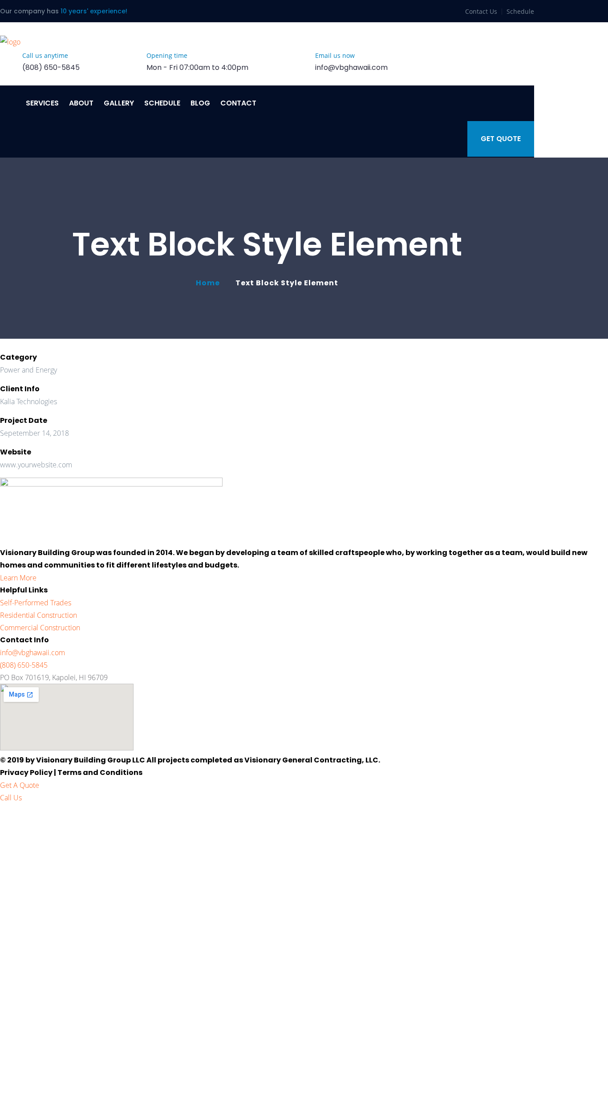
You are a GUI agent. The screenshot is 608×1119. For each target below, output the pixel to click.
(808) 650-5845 (51, 67)
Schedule (520, 11)
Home (209, 283)
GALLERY (119, 103)
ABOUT (81, 103)
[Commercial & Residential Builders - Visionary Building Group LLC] (10, 42)
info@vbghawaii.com (351, 67)
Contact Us (481, 11)
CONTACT (238, 103)
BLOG (200, 103)
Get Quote (501, 139)
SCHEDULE (162, 103)
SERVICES (42, 103)
